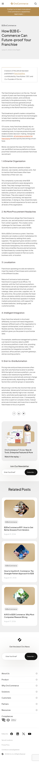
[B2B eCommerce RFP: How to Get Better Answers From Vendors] (19, 509)
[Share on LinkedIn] (23, 413)
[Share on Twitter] (18, 413)
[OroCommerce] (19, 4)
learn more (18, 14)
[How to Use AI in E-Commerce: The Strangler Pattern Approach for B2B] (19, 552)
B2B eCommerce (11, 522)
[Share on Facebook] (14, 413)
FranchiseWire (19, 73)
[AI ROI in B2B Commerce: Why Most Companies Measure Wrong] (19, 596)
